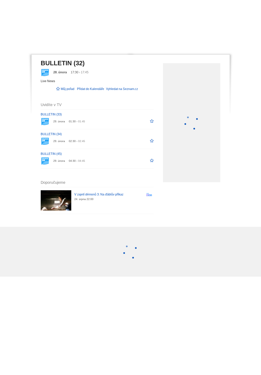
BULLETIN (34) (51, 134)
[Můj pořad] (152, 121)
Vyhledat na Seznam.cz (122, 89)
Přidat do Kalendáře (90, 89)
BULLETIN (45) (51, 153)
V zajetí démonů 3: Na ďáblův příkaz (98, 194)
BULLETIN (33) (51, 114)
